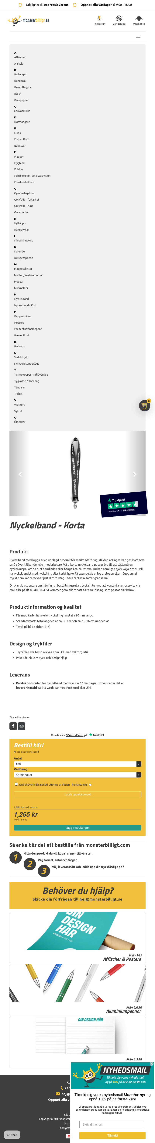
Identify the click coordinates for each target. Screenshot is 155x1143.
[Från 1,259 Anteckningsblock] (77, 1035)
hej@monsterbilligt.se (101, 899)
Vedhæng (21, 769)
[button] (19, 473)
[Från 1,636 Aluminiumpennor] (77, 983)
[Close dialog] (151, 1064)
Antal (18, 758)
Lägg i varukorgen (77, 827)
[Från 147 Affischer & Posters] (77, 931)
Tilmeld (112, 1135)
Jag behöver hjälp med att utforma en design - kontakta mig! (53, 784)
